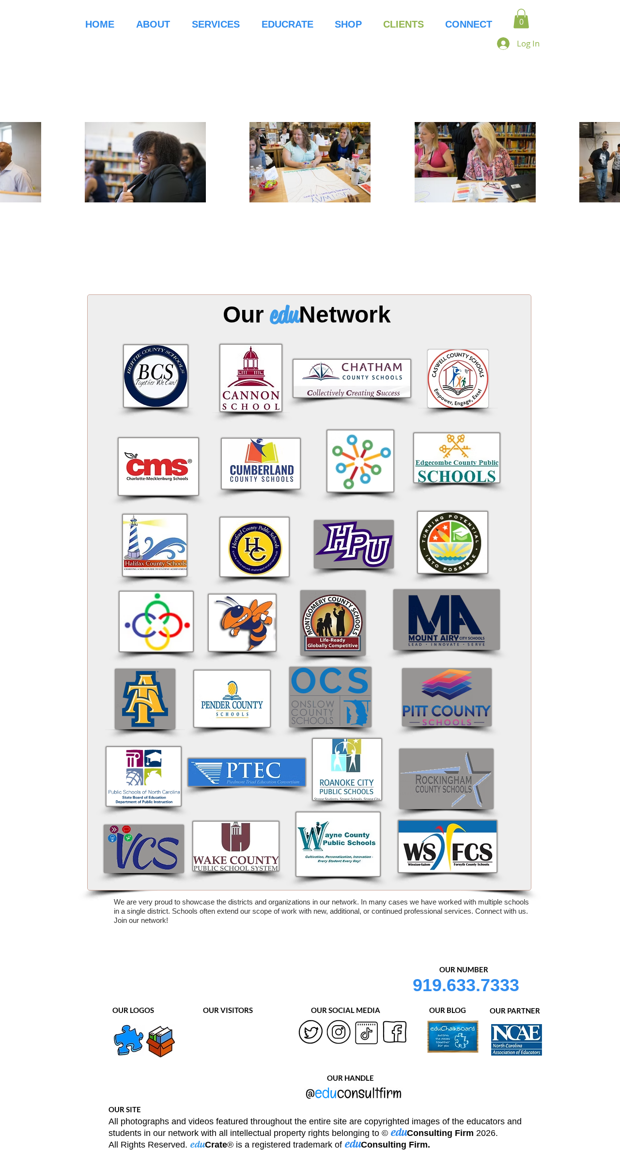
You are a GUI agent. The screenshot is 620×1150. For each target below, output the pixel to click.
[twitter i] (310, 1032)
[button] (521, 19)
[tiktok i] (366, 1032)
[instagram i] (338, 1032)
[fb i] (394, 1032)
